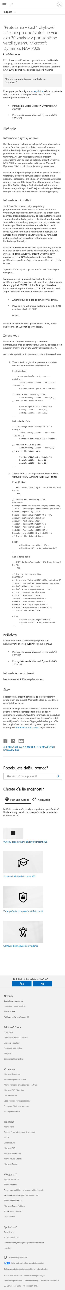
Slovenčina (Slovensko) (18, 1257)
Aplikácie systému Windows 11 (16, 1017)
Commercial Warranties (13, 1059)
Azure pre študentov (12, 1111)
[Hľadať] (58, 776)
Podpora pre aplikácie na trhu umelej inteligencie (24, 1190)
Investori (7, 1248)
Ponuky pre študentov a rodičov (16, 1106)
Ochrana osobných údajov (34, 1275)
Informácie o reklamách (49, 1280)
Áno (22, 983)
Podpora (8, 11)
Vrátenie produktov (12, 1043)
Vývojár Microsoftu (11, 1179)
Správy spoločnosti (11, 1237)
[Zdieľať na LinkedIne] (12, 740)
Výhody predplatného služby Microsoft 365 (25, 841)
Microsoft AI (9, 1126)
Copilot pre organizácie (13, 1001)
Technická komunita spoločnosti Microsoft (21, 1195)
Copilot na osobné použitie (15, 1006)
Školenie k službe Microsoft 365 (19, 876)
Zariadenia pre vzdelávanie (15, 1079)
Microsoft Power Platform (14, 1206)
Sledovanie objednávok (13, 1048)
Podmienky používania (27, 727)
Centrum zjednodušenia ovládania (20, 945)
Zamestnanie (9, 1232)
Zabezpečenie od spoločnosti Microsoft (23, 911)
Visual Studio (9, 1216)
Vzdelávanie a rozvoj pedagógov (17, 1101)
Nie (42, 983)
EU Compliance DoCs (12, 1286)
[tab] (18, 800)
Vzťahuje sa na (13, 53)
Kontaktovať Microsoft (13, 1275)
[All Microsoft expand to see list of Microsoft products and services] (4, 4)
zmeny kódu (37, 91)
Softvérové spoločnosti (13, 1211)
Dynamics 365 (9, 1142)
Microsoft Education (12, 1074)
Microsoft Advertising (12, 1153)
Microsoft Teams (11, 1164)
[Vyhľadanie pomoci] (11, 4)
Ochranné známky (31, 1280)
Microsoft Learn (10, 1184)
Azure (6, 1137)
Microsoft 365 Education (14, 1090)
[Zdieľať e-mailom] (20, 740)
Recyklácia (8, 1053)
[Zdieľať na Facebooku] (5, 740)
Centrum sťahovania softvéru (16, 1037)
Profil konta (8, 1032)
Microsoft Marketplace (13, 1200)
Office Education (10, 1095)
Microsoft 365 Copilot (13, 1158)
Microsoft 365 (9, 1011)
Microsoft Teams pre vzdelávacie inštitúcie (21, 1085)
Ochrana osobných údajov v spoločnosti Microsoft (24, 1242)
